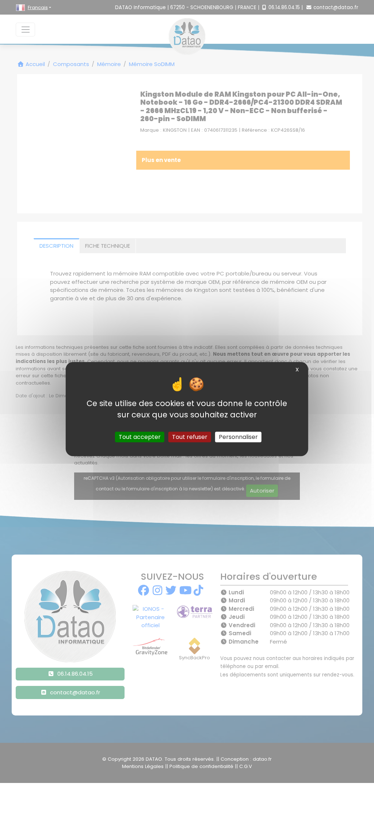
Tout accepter (140, 437)
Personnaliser (238, 437)
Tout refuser (189, 437)
